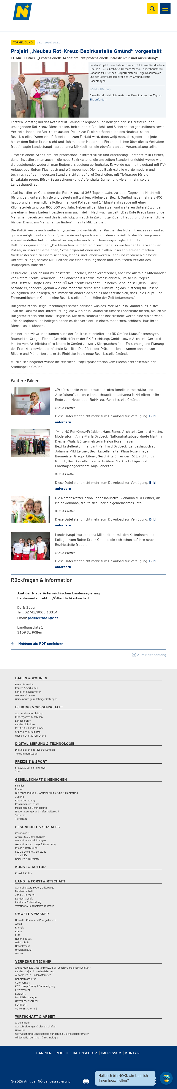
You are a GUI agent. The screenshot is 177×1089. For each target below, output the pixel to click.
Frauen (19, 789)
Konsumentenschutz (27, 804)
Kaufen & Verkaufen (26, 688)
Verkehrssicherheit (26, 1008)
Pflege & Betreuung (26, 848)
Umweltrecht (22, 946)
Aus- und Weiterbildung (29, 713)
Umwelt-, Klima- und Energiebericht (35, 920)
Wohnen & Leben (25, 695)
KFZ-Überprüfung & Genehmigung (35, 986)
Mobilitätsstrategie (25, 997)
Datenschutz (85, 1053)
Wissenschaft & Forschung (30, 735)
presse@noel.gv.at (43, 618)
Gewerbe (20, 1030)
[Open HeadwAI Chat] (166, 1078)
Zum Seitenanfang (151, 655)
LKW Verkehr (22, 990)
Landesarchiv (23, 720)
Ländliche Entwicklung (28, 902)
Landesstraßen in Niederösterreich (35, 971)
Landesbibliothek (25, 724)
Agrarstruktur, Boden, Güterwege (34, 887)
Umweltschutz (23, 949)
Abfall (18, 923)
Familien (20, 785)
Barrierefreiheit (52, 1053)
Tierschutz (21, 818)
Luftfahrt (20, 993)
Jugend (19, 796)
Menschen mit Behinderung (31, 807)
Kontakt (133, 1053)
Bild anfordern (98, 99)
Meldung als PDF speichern (40, 644)
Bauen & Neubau (24, 684)
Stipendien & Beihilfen (28, 732)
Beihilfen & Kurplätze (27, 859)
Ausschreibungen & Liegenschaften (35, 1026)
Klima (18, 931)
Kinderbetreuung (25, 800)
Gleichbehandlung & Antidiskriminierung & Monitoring (46, 792)
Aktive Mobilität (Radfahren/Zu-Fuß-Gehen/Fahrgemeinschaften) (53, 967)
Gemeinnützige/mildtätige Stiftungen (36, 699)
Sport (18, 771)
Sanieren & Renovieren (28, 691)
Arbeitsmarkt (22, 1022)
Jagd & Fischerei (25, 894)
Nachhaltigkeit (23, 938)
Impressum (111, 1053)
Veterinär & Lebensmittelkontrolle (34, 906)
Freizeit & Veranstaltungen (30, 767)
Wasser (19, 953)
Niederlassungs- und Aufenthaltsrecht (37, 811)
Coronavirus (22, 833)
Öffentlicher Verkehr (26, 1001)
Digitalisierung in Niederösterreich (35, 749)
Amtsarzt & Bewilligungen (30, 836)
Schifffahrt (21, 1004)
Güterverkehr (22, 982)
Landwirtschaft (24, 898)
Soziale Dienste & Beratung (30, 851)
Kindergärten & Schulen (29, 717)
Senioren (20, 815)
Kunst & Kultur (23, 873)
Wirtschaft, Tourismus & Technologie (36, 1037)
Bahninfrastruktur (25, 979)
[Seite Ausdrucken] (86, 1083)
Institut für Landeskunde (29, 728)
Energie (19, 927)
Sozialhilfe (21, 855)
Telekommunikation (26, 753)
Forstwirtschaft (24, 891)
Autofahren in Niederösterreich (33, 975)
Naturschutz (22, 942)
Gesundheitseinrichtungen (30, 840)
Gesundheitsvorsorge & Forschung (35, 844)
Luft (17, 935)
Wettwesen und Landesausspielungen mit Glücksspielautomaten (52, 1033)
